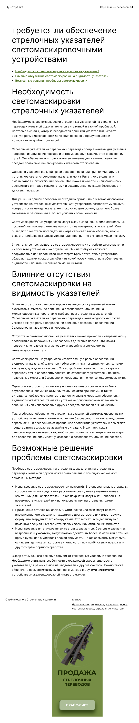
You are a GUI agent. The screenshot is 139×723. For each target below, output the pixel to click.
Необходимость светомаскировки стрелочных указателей (57, 71)
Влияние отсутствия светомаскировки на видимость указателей (61, 76)
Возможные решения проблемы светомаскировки (51, 80)
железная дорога (116, 604)
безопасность (81, 604)
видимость (97, 604)
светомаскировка (83, 608)
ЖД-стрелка (14, 7)
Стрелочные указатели (41, 599)
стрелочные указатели (110, 608)
